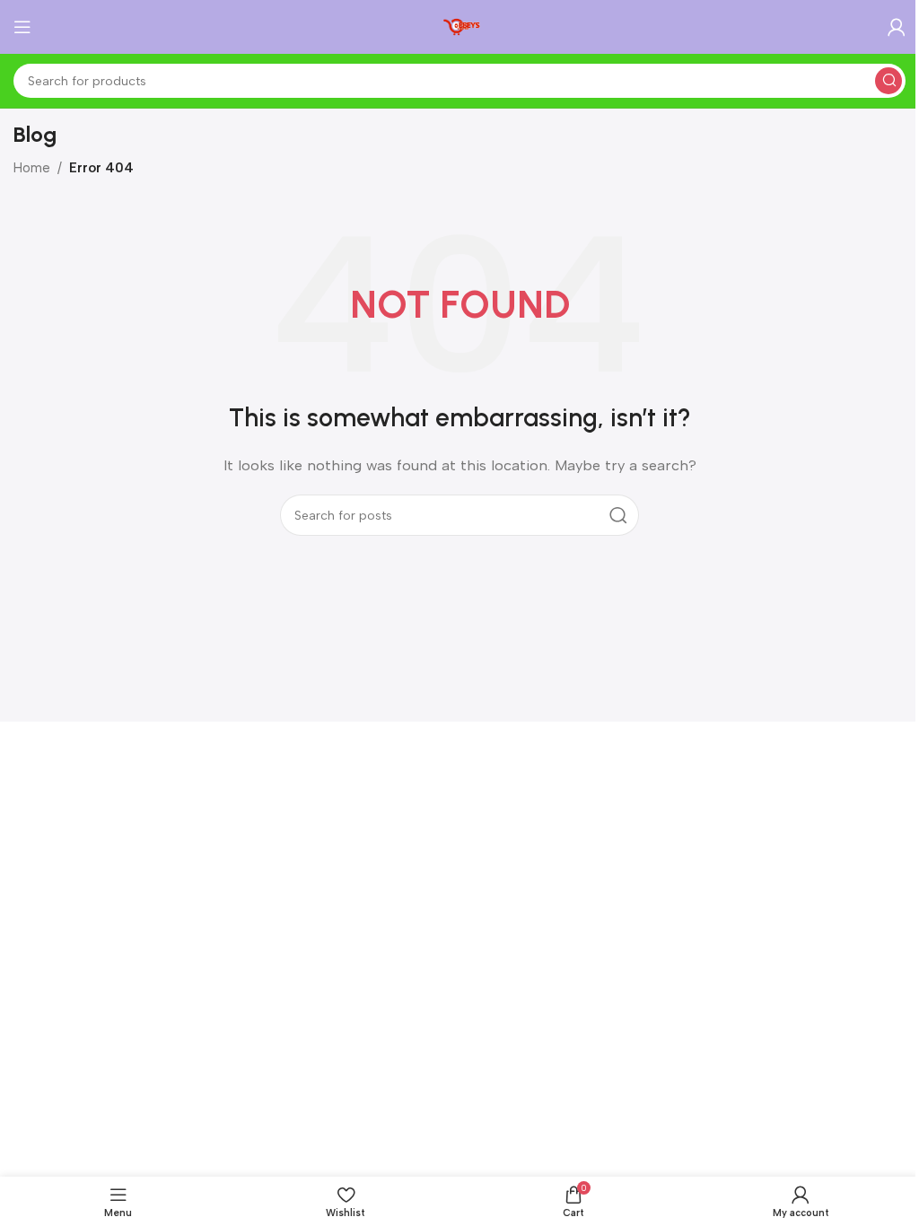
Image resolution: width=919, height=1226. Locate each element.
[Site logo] (459, 26)
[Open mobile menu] (22, 27)
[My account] (897, 27)
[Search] (888, 80)
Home (31, 168)
